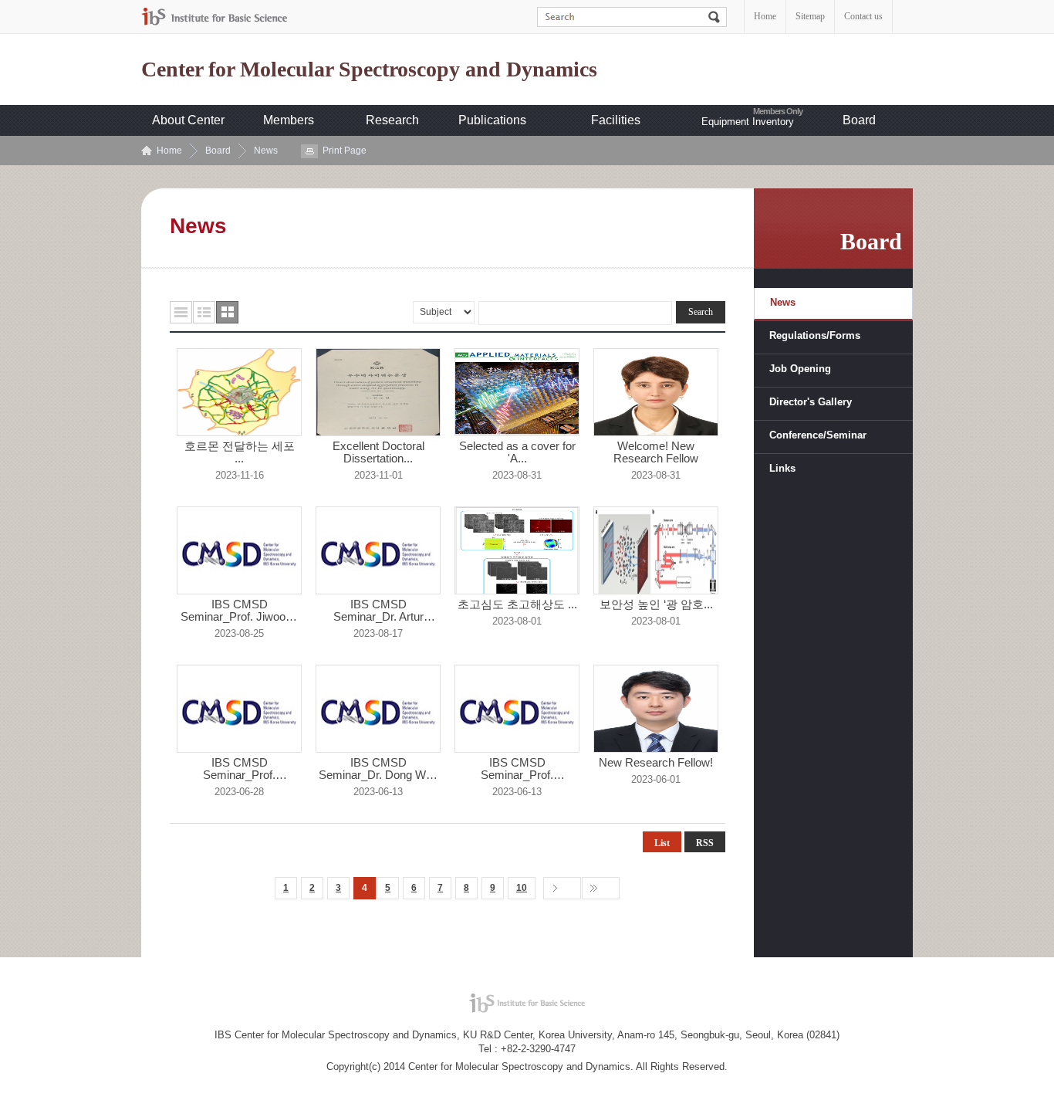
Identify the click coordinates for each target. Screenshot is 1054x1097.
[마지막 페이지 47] (601, 888)
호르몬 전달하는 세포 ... (239, 452)
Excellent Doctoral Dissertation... (378, 452)
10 (521, 887)
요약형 (204, 312)
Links (782, 468)
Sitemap (810, 16)
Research (392, 120)
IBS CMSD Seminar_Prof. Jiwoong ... (239, 610)
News (266, 150)
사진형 (227, 312)
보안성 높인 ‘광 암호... (656, 604)
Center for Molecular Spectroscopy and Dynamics (369, 69)
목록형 (181, 312)
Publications (492, 120)
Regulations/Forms (814, 335)
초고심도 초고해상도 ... (517, 604)
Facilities (615, 120)
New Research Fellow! (656, 763)
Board (859, 120)
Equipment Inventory (747, 121)
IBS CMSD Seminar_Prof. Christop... (239, 769)
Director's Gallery (810, 402)
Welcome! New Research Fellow (655, 452)
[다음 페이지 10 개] (562, 888)
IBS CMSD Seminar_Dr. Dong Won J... (378, 769)
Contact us (863, 16)
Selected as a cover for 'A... (517, 452)
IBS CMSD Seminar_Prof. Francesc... (517, 769)
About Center (188, 120)
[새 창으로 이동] (214, 16)
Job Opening (800, 368)
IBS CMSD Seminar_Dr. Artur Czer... (378, 610)
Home (765, 16)
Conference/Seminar (818, 435)
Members (288, 120)
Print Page (345, 150)
